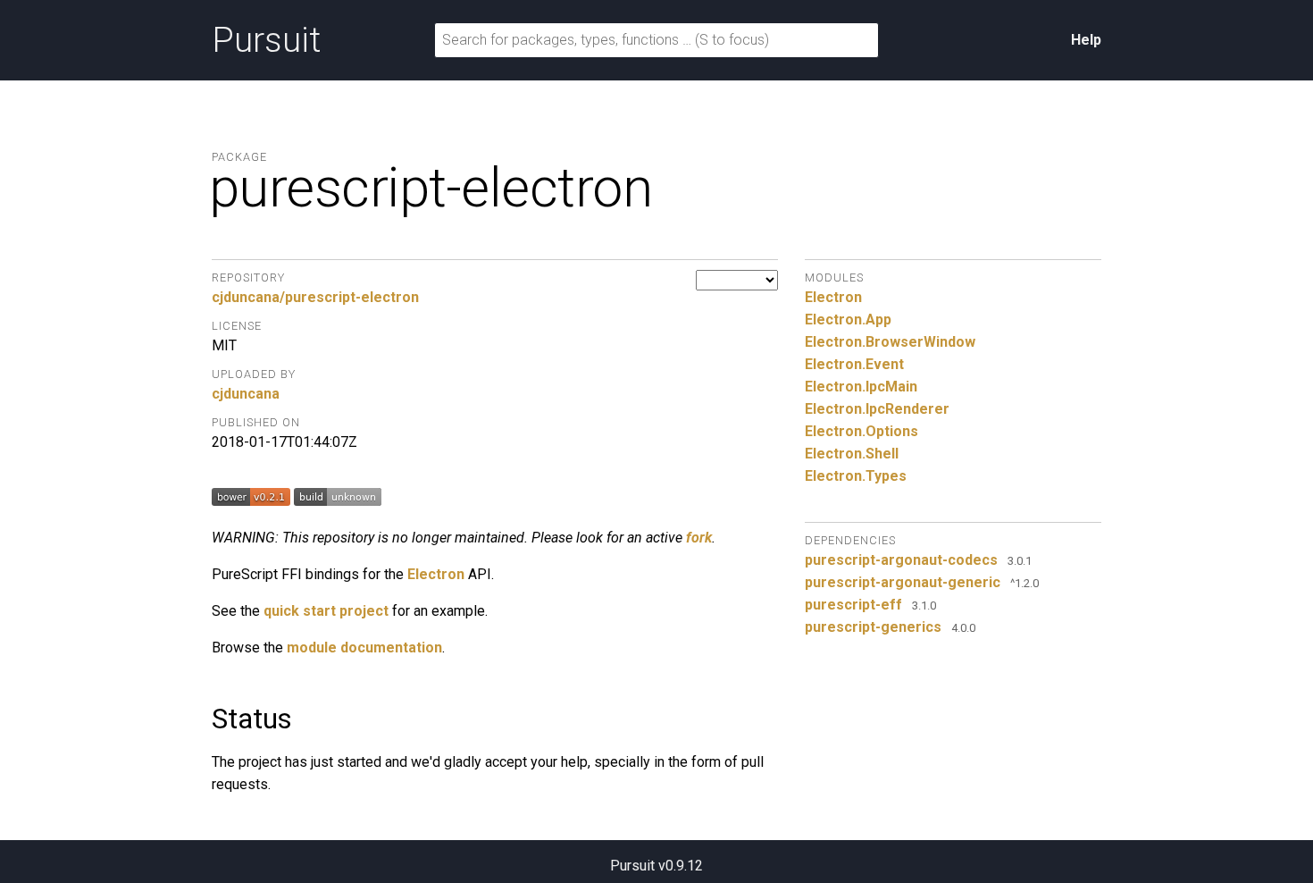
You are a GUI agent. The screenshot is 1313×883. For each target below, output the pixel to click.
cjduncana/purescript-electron (315, 297)
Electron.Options (861, 431)
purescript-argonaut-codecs (901, 559)
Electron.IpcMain (861, 386)
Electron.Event (854, 364)
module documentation (364, 647)
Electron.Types (856, 475)
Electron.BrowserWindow (890, 341)
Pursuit (266, 40)
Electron (435, 574)
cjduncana (246, 393)
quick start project (326, 610)
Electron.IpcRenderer (877, 408)
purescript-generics (873, 626)
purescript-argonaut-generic (902, 582)
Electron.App (848, 319)
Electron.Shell (852, 453)
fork (699, 537)
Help (1086, 39)
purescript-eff (853, 604)
